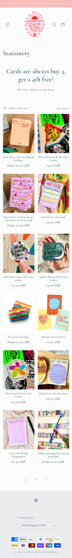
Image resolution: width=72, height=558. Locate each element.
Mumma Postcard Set (53, 336)
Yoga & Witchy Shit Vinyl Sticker (53, 279)
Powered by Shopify (48, 552)
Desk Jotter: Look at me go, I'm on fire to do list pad (19, 219)
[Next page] (46, 478)
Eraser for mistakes (18, 336)
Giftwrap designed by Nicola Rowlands (53, 455)
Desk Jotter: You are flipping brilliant (18, 159)
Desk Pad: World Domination (18, 455)
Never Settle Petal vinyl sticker (19, 395)
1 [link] (25, 478)
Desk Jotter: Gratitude (53, 217)
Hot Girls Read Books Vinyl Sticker (53, 159)
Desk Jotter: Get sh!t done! (53, 393)
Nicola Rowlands (30, 552)
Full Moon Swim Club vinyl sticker (18, 279)
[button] (7, 24)
